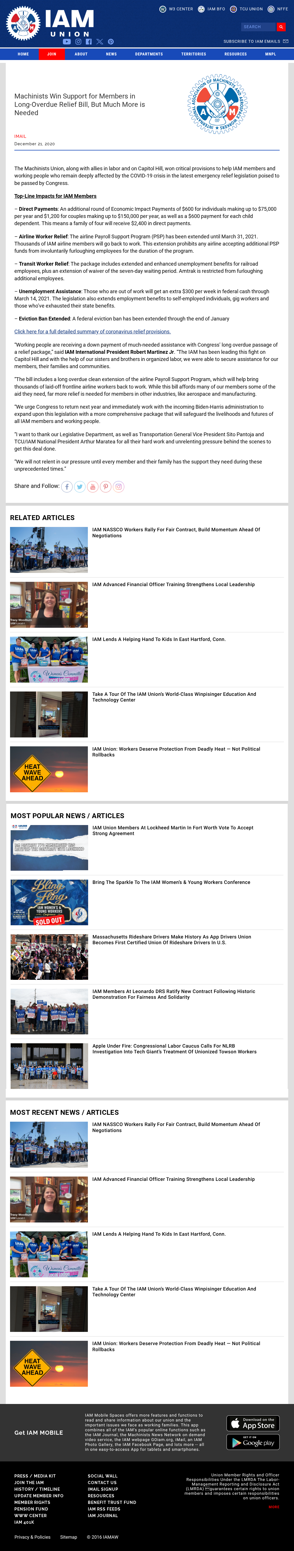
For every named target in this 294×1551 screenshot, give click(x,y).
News (111, 54)
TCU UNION (251, 9)
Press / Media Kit (35, 1476)
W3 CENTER (181, 9)
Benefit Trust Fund (112, 1502)
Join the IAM (29, 1482)
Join (52, 54)
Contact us (102, 1482)
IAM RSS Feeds (104, 1509)
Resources (236, 54)
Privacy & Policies (32, 1537)
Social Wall (103, 1476)
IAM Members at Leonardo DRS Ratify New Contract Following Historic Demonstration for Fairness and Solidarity (173, 994)
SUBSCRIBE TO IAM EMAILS (252, 41)
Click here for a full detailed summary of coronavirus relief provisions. (92, 332)
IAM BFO (216, 9)
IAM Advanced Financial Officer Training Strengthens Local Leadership (173, 585)
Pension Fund (31, 1509)
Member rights (32, 1502)
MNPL (270, 54)
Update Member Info (39, 1496)
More (274, 1507)
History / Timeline (37, 1489)
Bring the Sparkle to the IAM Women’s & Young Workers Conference (171, 882)
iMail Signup (103, 1489)
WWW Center (30, 1515)
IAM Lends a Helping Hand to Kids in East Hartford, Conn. (159, 639)
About (81, 54)
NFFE (282, 9)
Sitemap (68, 1537)
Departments (149, 54)
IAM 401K (24, 1522)
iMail (20, 136)
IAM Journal (103, 1515)
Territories (193, 54)
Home (23, 54)
